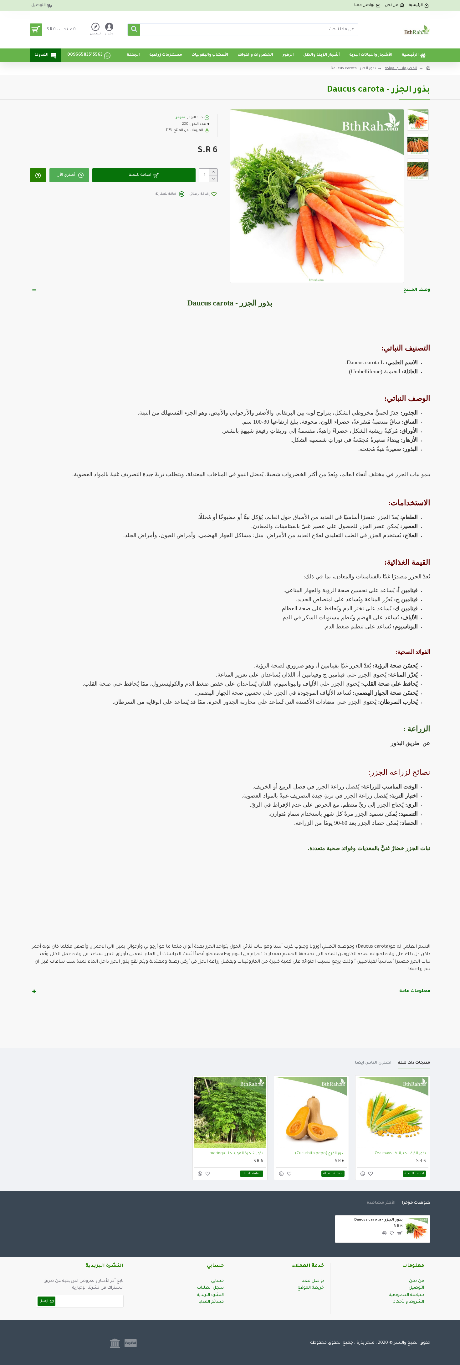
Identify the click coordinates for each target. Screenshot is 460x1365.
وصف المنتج (416, 290)
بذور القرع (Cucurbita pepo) (320, 1153)
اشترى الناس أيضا (373, 1063)
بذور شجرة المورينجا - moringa (236, 1153)
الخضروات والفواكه (401, 69)
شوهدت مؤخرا (416, 1203)
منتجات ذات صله (414, 1063)
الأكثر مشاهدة (381, 1203)
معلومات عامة (414, 991)
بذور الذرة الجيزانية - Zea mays (400, 1153)
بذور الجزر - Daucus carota (378, 1220)
